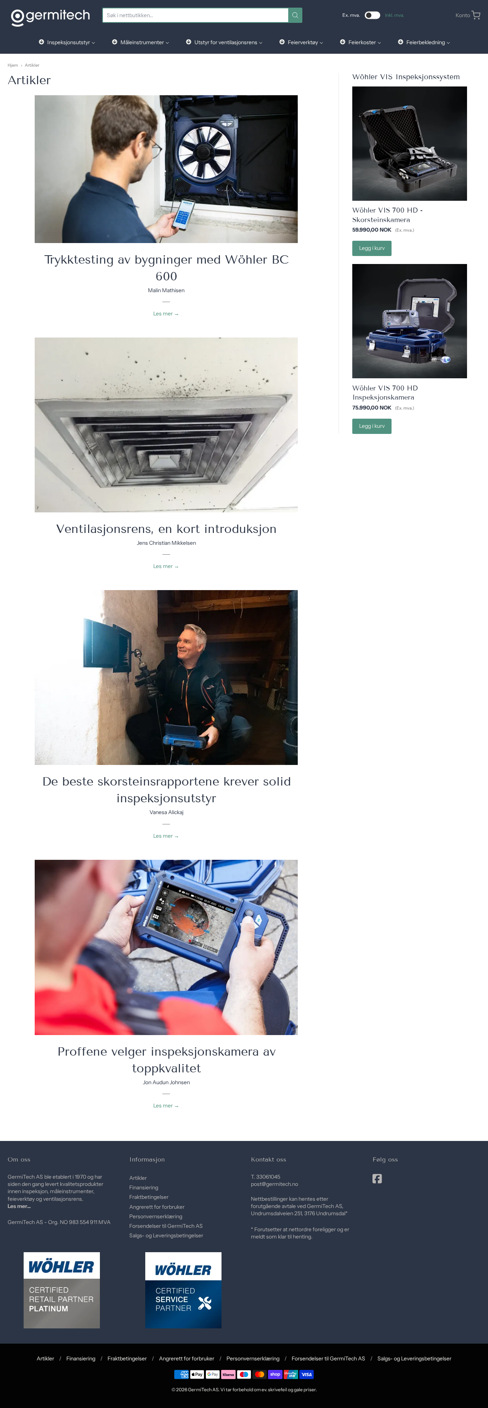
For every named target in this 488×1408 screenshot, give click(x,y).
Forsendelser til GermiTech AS (166, 1225)
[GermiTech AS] (50, 15)
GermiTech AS (203, 1389)
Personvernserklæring (155, 1216)
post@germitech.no (274, 1184)
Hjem (13, 65)
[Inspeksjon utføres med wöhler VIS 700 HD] (166, 947)
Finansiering (143, 1187)
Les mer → (166, 313)
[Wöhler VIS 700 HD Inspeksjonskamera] (409, 321)
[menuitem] (66, 42)
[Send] (295, 15)
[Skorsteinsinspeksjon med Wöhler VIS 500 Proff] (166, 677)
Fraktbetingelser (149, 1197)
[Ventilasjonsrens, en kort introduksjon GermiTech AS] (166, 425)
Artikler (32, 65)
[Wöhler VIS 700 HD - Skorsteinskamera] (409, 143)
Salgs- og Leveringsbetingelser (166, 1235)
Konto (463, 15)
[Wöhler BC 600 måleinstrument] (166, 169)
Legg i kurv (372, 248)
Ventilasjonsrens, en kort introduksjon (166, 529)
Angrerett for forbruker (157, 1206)
